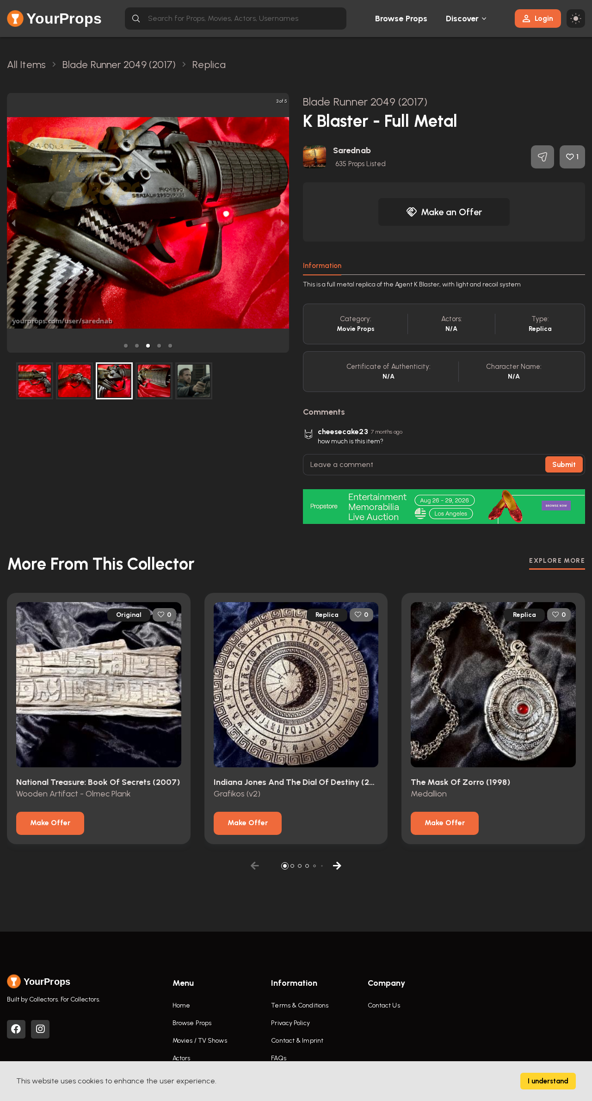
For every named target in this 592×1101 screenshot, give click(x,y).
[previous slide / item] (13, 223)
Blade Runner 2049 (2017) (365, 101)
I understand (548, 1081)
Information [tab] (322, 265)
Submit (564, 464)
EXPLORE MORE (557, 561)
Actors (182, 1058)
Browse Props (401, 18)
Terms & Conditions (299, 1005)
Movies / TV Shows (200, 1041)
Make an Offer (451, 212)
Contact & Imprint (297, 1041)
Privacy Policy (290, 1023)
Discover (462, 18)
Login (544, 18)
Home (181, 1005)
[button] (126, 346)
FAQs (278, 1058)
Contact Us (384, 1005)
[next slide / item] (282, 223)
